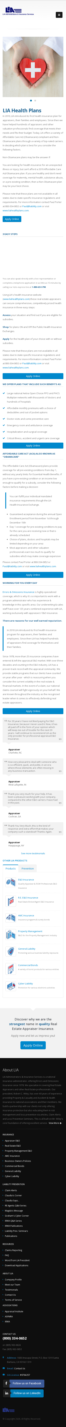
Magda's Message (14, 1210)
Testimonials (11, 1289)
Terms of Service (13, 1299)
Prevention (27, 868)
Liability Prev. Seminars (16, 1230)
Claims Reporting (13, 1250)
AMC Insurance (26, 915)
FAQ (7, 1255)
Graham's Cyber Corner (17, 1215)
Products (10, 868)
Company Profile (13, 1279)
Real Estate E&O (13, 1145)
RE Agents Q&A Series (15, 1205)
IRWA (7, 1321)
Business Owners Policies (18, 1161)
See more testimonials (33, 853)
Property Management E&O (18, 1150)
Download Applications (16, 1265)
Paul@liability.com (32, 206)
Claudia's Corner (13, 1195)
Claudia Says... (12, 1200)
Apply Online (12, 219)
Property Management (30, 931)
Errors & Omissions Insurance (18, 592)
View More (54, 1123)
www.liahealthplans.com (16, 210)
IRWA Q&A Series (13, 1220)
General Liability (26, 948)
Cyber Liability (25, 983)
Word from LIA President (17, 1260)
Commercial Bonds (28, 965)
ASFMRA (9, 1316)
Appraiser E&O (12, 1140)
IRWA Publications (14, 1225)
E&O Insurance (26, 879)
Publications (11, 1236)
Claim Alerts (11, 1190)
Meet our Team (12, 1284)
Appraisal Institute (14, 1311)
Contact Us (10, 1294)
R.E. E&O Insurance (28, 897)
